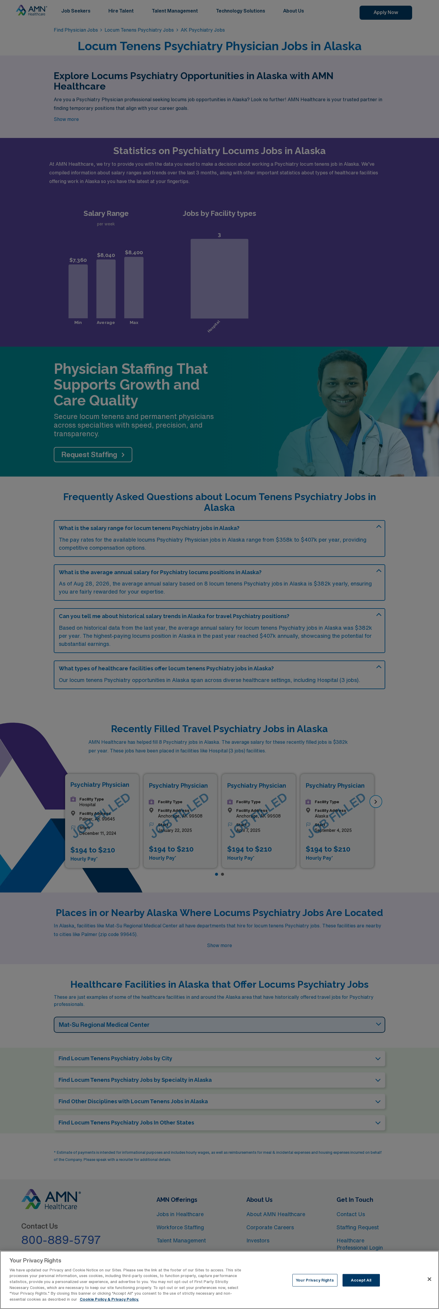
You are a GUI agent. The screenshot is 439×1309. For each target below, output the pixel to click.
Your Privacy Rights (315, 1280)
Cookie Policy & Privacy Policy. (109, 1299)
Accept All (361, 1280)
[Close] (429, 1279)
